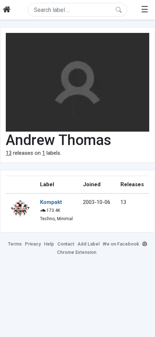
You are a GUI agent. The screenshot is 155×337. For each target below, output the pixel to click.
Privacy (33, 244)
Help (49, 244)
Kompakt (51, 202)
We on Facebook (121, 244)
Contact (65, 244)
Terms (15, 244)
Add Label (88, 244)
